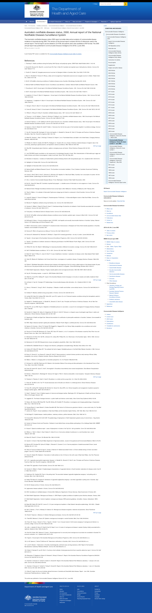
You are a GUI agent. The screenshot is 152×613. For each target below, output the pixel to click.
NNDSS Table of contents (113, 242)
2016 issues (111, 94)
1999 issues (111, 170)
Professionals (55, 21)
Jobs (78, 589)
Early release (114, 56)
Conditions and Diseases (42, 25)
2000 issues (111, 167)
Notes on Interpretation (112, 258)
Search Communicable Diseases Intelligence (115, 191)
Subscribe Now (121, 201)
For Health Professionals (65, 595)
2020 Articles (111, 83)
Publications (110, 218)
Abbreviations (110, 249)
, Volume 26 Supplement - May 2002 (116, 160)
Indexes (109, 314)
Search (116, 42)
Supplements (111, 65)
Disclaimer (109, 328)
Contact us (109, 220)
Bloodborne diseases (114, 263)
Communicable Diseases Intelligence (56, 25)
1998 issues (111, 173)
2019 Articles (111, 86)
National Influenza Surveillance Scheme (114, 296)
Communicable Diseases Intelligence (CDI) (34, 28)
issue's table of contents (65, 54)
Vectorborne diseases (114, 276)
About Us (62, 596)
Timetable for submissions (113, 326)
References (109, 306)
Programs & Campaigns (65, 600)
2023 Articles (111, 76)
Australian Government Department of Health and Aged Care (37, 10)
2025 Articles (111, 70)
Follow (95, 4)
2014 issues (111, 99)
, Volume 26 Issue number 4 (117, 154)
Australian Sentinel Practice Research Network (116, 292)
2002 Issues (110, 319)
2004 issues (111, 126)
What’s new (109, 209)
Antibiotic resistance (114, 299)
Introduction (110, 253)
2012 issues (111, 105)
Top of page (98, 146)
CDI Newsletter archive (114, 46)
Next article (109, 235)
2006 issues (111, 120)
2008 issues (111, 115)
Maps (120, 246)
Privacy (96, 593)
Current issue (110, 316)
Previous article (110, 233)
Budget (79, 595)
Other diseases (113, 281)
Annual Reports (81, 596)
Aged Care (116, 21)
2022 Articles (111, 78)
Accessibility (98, 591)
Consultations (80, 591)
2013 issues (111, 102)
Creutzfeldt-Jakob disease (116, 301)
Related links (110, 222)
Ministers (32, 21)
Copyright (97, 596)
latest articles (114, 52)
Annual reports (112, 62)
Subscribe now (112, 48)
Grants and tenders (81, 593)
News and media (77, 21)
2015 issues (111, 97)
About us (67, 21)
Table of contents (111, 230)
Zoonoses (111, 278)
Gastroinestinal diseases (115, 265)
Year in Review (110, 251)
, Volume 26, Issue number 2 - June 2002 (67, 28)
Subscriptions (110, 321)
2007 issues (111, 118)
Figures (116, 246)
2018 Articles (111, 89)
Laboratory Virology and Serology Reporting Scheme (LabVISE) (116, 287)
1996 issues (111, 178)
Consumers (41, 21)
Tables (111, 246)
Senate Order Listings (100, 598)
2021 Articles (111, 81)
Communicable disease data (114, 215)
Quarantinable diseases (115, 267)
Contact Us (97, 589)
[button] (146, 611)
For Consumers (63, 593)
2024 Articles (111, 73)
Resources (104, 21)
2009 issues (111, 113)
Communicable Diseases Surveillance (74, 25)
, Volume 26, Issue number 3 (117, 148)
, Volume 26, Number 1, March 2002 (118, 135)
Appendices (110, 304)
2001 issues (111, 165)
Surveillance (110, 213)
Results (108, 260)
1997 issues (111, 175)
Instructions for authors (114, 60)
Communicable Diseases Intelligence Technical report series (117, 181)
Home (26, 25)
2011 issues (111, 107)
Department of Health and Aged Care (36, 598)
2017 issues (111, 91)
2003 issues (111, 128)
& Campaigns (91, 21)
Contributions (110, 323)
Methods (109, 255)
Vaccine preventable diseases (117, 274)
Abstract (109, 244)
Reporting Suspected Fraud (83, 598)
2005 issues (111, 123)
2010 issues (111, 110)
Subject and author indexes (115, 68)
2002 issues (46, 28)
